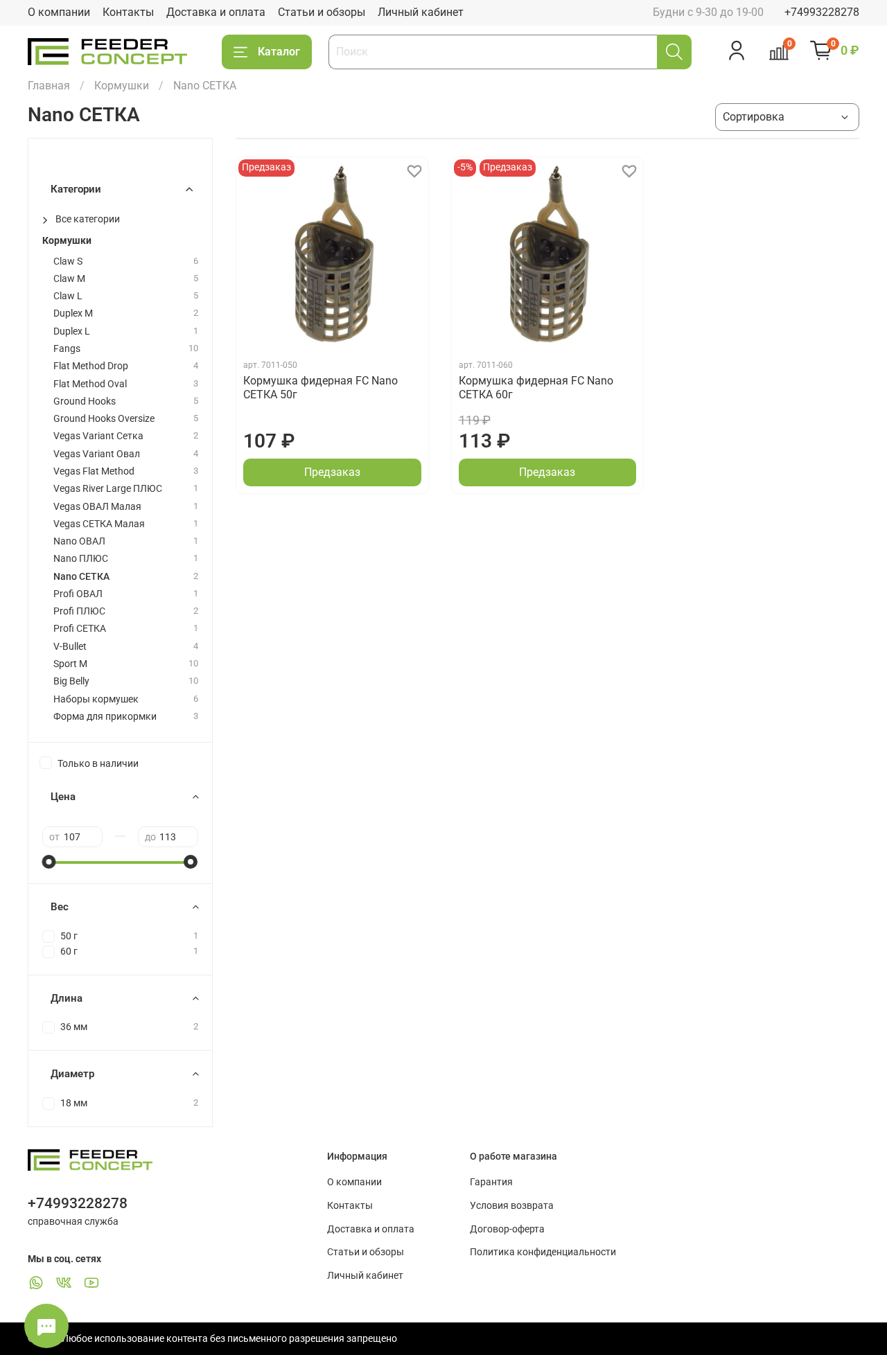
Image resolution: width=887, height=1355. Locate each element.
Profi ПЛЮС (79, 611)
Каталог (279, 51)
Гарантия (491, 1182)
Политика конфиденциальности (543, 1252)
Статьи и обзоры (321, 12)
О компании (59, 12)
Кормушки (121, 85)
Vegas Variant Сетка (98, 436)
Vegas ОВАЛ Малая (97, 507)
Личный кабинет (421, 12)
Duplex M (73, 313)
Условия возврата (512, 1206)
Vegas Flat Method (93, 471)
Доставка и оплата (215, 12)
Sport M (70, 664)
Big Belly (71, 681)
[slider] (49, 861)
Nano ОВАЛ (79, 541)
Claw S (67, 261)
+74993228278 (821, 12)
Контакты (128, 12)
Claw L (67, 296)
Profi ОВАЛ (78, 594)
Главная (49, 85)
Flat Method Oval (90, 384)
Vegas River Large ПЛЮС (107, 489)
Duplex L (71, 331)
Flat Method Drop (90, 366)
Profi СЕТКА (79, 629)
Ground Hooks (84, 401)
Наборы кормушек (96, 699)
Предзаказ (332, 472)
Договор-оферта (507, 1229)
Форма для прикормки (105, 717)
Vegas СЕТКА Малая (99, 524)
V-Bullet (70, 647)
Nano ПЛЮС (80, 559)
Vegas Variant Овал (96, 454)
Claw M (69, 279)
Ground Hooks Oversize (104, 419)
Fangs (66, 349)
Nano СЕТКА (81, 577)
